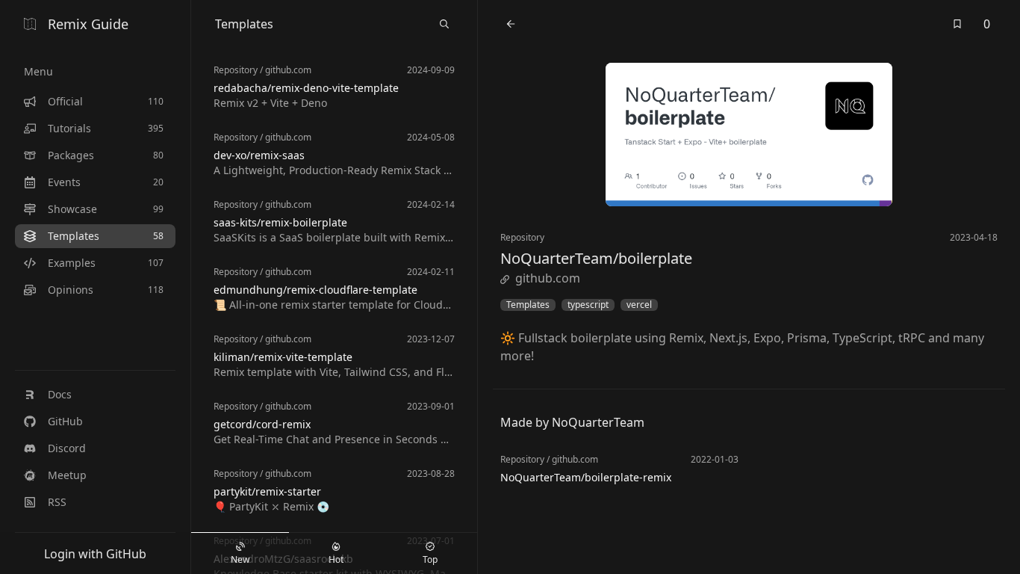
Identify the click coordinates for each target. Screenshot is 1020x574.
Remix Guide (88, 24)
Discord (67, 448)
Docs (60, 394)
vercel (639, 305)
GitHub (65, 421)
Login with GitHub (95, 554)
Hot (336, 559)
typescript (588, 305)
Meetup (67, 475)
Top (430, 559)
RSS (57, 502)
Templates (528, 305)
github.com (547, 278)
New (240, 559)
